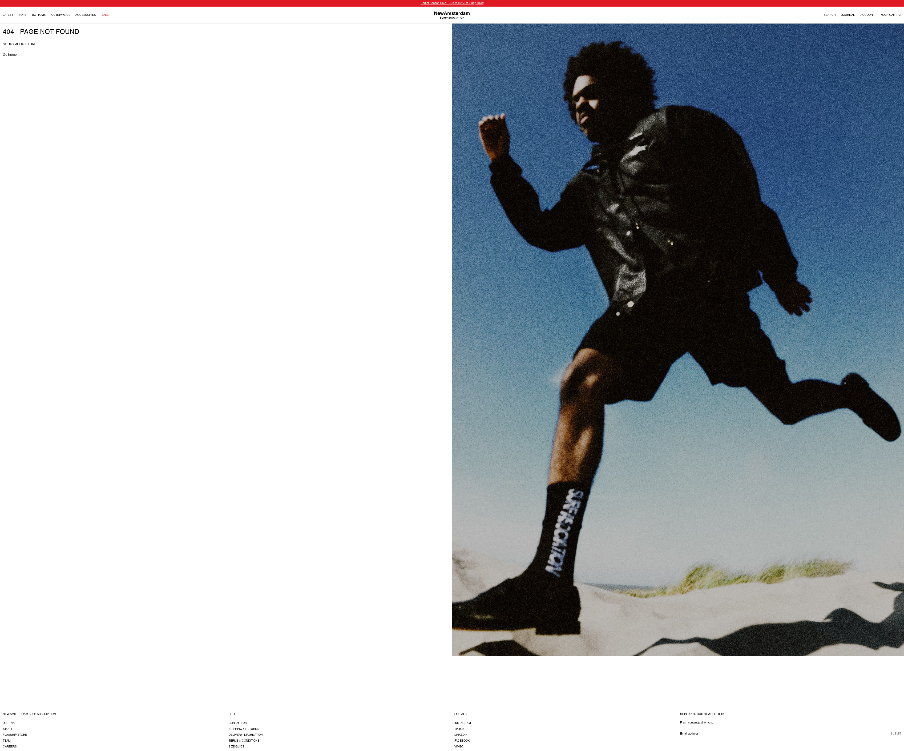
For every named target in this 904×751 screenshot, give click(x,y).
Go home (10, 54)
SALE (105, 15)
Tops (22, 15)
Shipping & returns (244, 729)
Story (7, 729)
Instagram (462, 723)
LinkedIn (461, 735)
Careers (10, 746)
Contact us (238, 723)
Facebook (462, 740)
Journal (848, 15)
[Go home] (452, 15)
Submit (896, 733)
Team (7, 740)
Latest (8, 15)
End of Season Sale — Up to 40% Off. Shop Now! (452, 3)
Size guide (236, 746)
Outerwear (60, 15)
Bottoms (39, 15)
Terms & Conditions (244, 740)
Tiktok (459, 729)
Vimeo (458, 746)
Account (867, 15)
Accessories (85, 15)
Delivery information (246, 735)
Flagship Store (15, 735)
